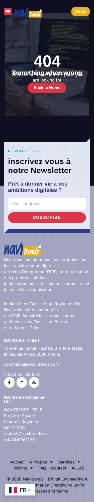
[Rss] (34, 382)
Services (66, 461)
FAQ (42, 467)
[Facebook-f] (9, 382)
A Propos (38, 461)
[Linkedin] (22, 382)
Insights (20, 467)
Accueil (17, 461)
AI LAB (77, 467)
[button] (8, 11)
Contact (58, 467)
